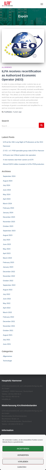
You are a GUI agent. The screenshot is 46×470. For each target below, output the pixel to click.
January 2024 (8, 212)
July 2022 (6, 294)
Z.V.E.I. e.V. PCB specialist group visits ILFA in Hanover (23, 151)
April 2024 (6, 199)
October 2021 (8, 330)
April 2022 (6, 308)
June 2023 (7, 244)
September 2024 (9, 176)
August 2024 (7, 181)
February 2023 (8, 262)
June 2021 (7, 344)
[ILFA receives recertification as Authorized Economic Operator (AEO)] (23, 46)
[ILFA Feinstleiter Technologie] (8, 4)
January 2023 (8, 267)
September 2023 (9, 231)
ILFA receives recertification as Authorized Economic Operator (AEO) (21, 75)
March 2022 (7, 312)
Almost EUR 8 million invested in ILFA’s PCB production (23, 164)
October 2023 (8, 226)
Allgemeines (7, 67)
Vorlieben (23, 462)
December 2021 (9, 321)
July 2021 (6, 340)
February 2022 (8, 317)
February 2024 (8, 208)
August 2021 (7, 335)
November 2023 (9, 222)
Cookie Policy (21, 467)
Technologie (7, 361)
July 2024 (6, 185)
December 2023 (9, 217)
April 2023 (6, 253)
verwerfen (23, 455)
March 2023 (7, 258)
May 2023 (6, 249)
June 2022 (7, 299)
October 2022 (8, 281)
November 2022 (9, 276)
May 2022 (6, 303)
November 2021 (9, 326)
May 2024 (6, 194)
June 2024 (7, 190)
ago (17, 112)
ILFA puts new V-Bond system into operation (19, 155)
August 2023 (7, 235)
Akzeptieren (23, 449)
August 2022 (7, 290)
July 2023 (6, 240)
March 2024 (7, 203)
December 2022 (9, 272)
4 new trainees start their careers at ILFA (18, 160)
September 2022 (9, 285)
